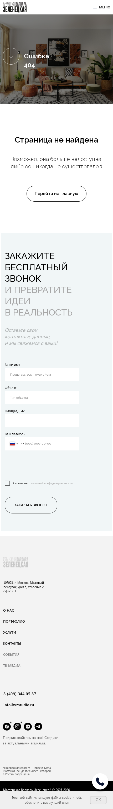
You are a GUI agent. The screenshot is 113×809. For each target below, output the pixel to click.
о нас (8, 610)
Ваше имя (12, 364)
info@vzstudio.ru (18, 704)
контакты (12, 643)
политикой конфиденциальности (51, 483)
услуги (9, 632)
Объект (10, 387)
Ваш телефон (15, 434)
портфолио (14, 621)
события (11, 654)
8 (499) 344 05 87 (19, 693)
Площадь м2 (15, 410)
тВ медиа (11, 665)
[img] (15, 7)
